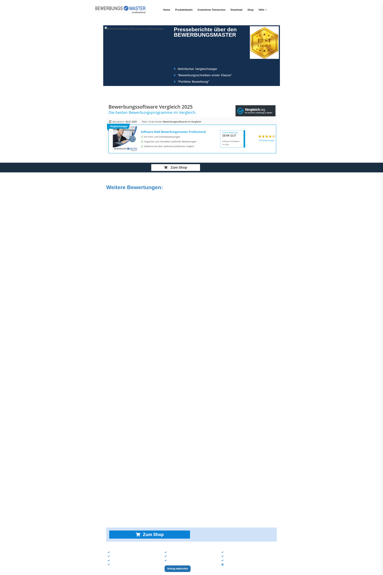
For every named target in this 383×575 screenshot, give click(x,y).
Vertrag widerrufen (177, 568)
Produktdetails (184, 9)
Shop (250, 9)
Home (166, 9)
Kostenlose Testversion (211, 9)
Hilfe (261, 9)
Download (236, 9)
